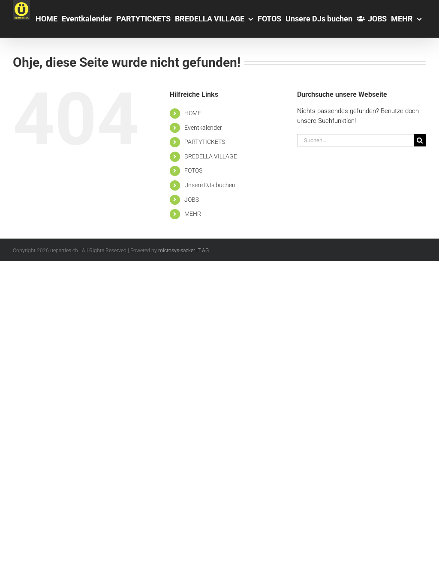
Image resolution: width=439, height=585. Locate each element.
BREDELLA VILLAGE (210, 156)
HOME (192, 113)
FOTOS (193, 170)
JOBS (191, 199)
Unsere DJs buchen (209, 185)
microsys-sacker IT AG (183, 251)
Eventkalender (203, 127)
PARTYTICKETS (204, 141)
